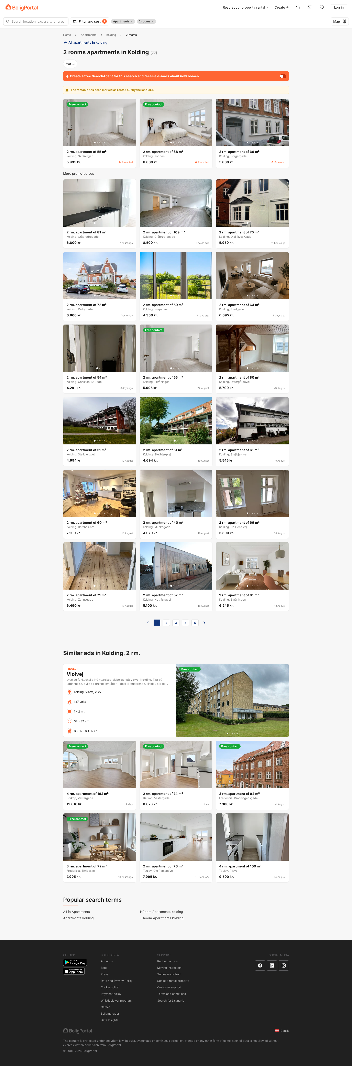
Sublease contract (169, 974)
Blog (104, 967)
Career (105, 1007)
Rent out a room (167, 961)
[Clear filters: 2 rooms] (152, 21)
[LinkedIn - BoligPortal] (272, 965)
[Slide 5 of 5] (104, 142)
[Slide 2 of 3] (99, 368)
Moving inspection (169, 967)
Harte (70, 64)
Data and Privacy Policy (117, 980)
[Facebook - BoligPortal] (260, 965)
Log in (339, 7)
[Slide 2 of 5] (97, 142)
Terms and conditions (171, 993)
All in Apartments (76, 912)
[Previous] (148, 623)
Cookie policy (110, 987)
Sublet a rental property (173, 980)
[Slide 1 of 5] (95, 142)
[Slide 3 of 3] (102, 368)
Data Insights (109, 1020)
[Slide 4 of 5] (102, 142)
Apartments (89, 34)
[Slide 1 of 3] (97, 368)
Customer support (169, 987)
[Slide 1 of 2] (175, 441)
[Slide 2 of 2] (177, 441)
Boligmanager (110, 1013)
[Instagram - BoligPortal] (284, 965)
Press (104, 974)
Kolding (111, 34)
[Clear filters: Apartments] (131, 21)
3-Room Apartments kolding (162, 918)
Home (67, 34)
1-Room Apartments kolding (161, 912)
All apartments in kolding (87, 42)
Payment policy (111, 993)
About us (107, 961)
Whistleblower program (116, 1000)
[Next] (204, 623)
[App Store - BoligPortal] (74, 971)
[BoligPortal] (21, 7)
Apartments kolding (78, 918)
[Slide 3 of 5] (99, 142)
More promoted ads (78, 173)
